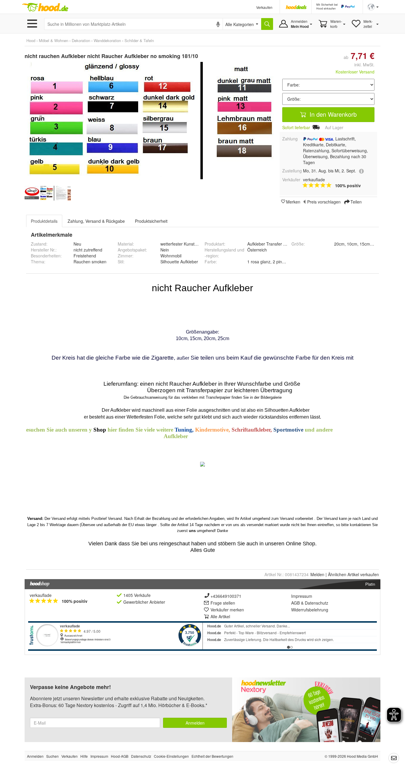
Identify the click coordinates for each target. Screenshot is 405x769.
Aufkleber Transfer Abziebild (273, 244)
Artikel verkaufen (353, 574)
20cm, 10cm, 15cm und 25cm (362, 244)
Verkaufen (264, 7)
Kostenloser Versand (355, 72)
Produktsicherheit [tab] (151, 221)
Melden (317, 574)
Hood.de (45, 7)
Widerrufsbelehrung (309, 610)
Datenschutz (316, 603)
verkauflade (41, 595)
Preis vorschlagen (324, 201)
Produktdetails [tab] (44, 221)
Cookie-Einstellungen (171, 756)
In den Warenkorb (332, 114)
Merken (293, 201)
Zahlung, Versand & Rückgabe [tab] (96, 221)
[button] (373, 6)
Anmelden (195, 723)
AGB (295, 603)
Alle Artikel (220, 616)
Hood (30, 40)
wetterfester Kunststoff (181, 244)
